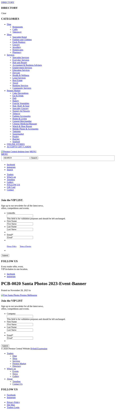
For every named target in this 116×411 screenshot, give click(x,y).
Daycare (16, 73)
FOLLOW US (13, 184)
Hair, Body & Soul (20, 106)
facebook (11, 164)
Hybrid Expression (38, 348)
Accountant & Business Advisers (27, 65)
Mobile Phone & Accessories (25, 129)
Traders (10, 174)
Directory (16, 366)
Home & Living (19, 118)
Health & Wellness (20, 75)
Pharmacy (16, 52)
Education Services (21, 70)
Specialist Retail (19, 37)
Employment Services (22, 67)
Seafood (16, 141)
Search (10, 169)
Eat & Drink (17, 95)
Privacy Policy (12, 246)
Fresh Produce (18, 42)
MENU (33, 151)
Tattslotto (16, 131)
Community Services (21, 88)
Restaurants (17, 27)
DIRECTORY (7, 2)
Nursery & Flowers (21, 111)
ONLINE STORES (16, 144)
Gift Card (11, 187)
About (9, 379)
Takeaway (17, 32)
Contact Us (17, 384)
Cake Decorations (20, 93)
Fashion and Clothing (22, 39)
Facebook (11, 395)
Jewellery (16, 47)
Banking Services (20, 85)
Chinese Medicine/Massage (24, 124)
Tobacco (16, 113)
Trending (11, 179)
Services (10, 55)
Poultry (15, 136)
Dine (9, 24)
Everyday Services (20, 60)
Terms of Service (25, 246)
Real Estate (17, 80)
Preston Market (13, 90)
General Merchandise (22, 121)
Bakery (15, 101)
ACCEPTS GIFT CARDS (19, 147)
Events (15, 371)
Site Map (11, 405)
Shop (9, 34)
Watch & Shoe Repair (22, 126)
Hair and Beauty (19, 62)
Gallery (10, 182)
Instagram (11, 397)
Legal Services (19, 78)
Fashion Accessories (21, 116)
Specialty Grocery (20, 108)
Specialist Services (20, 57)
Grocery (16, 44)
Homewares (17, 50)
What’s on (11, 177)
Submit (5, 255)
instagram (11, 167)
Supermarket (18, 134)
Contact (10, 190)
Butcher (16, 139)
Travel (15, 83)
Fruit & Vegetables (20, 103)
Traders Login (13, 407)
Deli (14, 98)
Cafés (15, 29)
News (15, 374)
